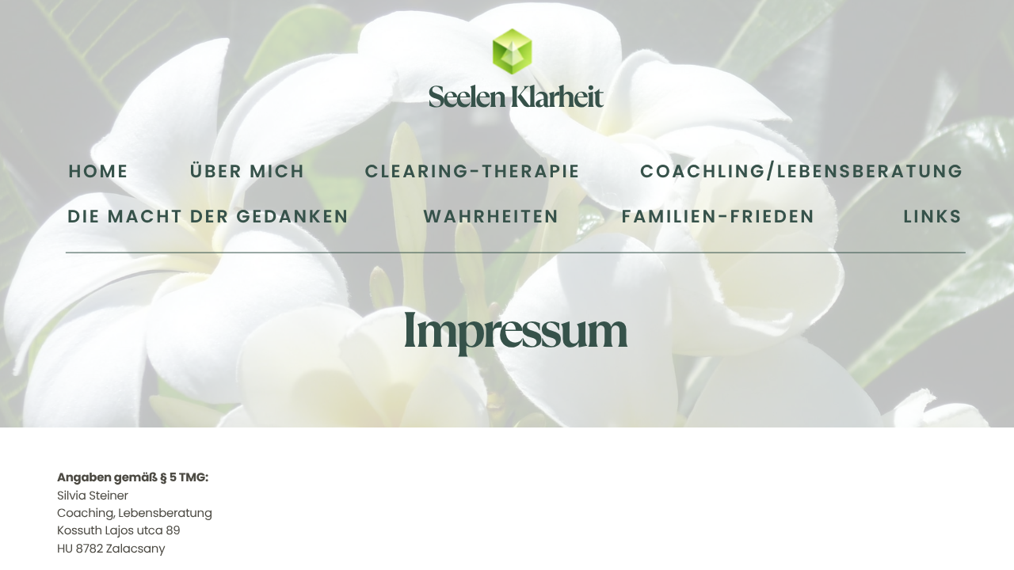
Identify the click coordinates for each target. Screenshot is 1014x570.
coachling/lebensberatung (802, 171)
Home (98, 171)
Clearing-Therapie (473, 171)
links (933, 217)
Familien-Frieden (719, 217)
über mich (248, 171)
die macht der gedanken (208, 217)
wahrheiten (491, 217)
